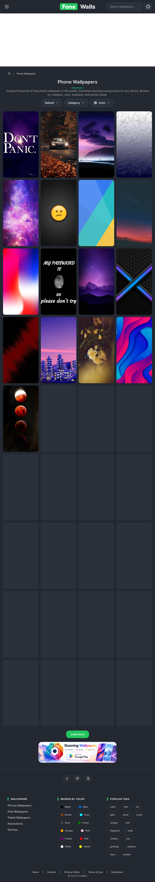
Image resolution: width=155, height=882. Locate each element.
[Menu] (7, 6)
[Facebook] (67, 778)
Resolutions (15, 823)
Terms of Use (95, 872)
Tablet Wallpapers (19, 817)
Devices (13, 829)
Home (35, 872)
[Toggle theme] (148, 6)
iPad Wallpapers (18, 811)
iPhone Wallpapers (20, 805)
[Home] (9, 73)
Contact (51, 872)
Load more (77, 734)
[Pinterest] (77, 778)
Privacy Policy (72, 872)
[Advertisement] (77, 39)
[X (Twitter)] (88, 778)
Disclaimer (117, 872)
